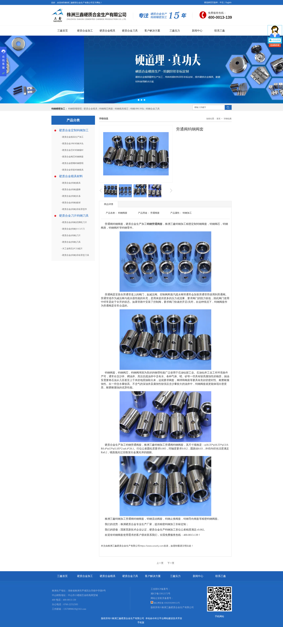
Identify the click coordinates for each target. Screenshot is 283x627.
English (228, 2)
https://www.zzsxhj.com (152, 545)
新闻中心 (198, 576)
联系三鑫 (220, 576)
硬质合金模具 (90, 108)
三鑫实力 (175, 576)
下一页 (170, 563)
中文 (222, 2)
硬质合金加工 (85, 576)
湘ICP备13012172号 (160, 593)
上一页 (160, 563)
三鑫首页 (62, 576)
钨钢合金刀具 (153, 108)
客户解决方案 (153, 576)
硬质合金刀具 (130, 576)
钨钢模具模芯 (122, 108)
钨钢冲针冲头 (137, 108)
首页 (218, 118)
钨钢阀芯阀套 (106, 108)
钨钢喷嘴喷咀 (75, 108)
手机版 (140, 622)
